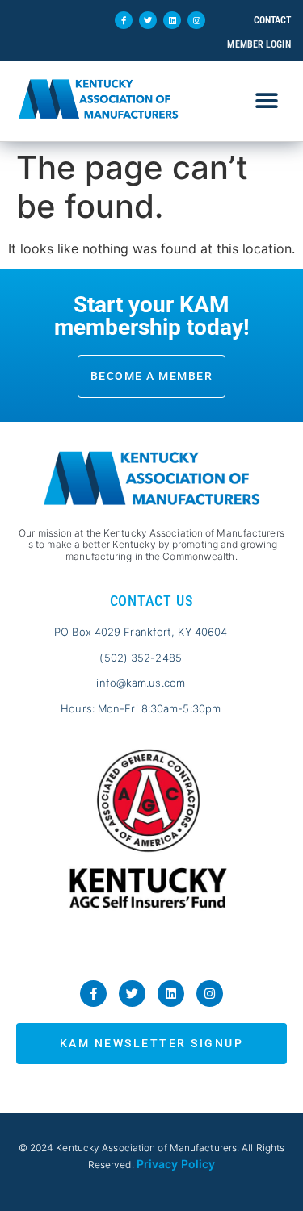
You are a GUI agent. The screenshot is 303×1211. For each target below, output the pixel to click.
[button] (267, 101)
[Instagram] (196, 20)
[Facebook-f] (124, 20)
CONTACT (273, 20)
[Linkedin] (172, 20)
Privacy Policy (176, 1164)
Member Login (258, 44)
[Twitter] (148, 20)
